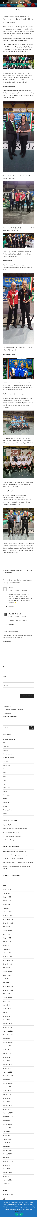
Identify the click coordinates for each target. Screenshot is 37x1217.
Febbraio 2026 (7, 912)
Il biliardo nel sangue (17, 858)
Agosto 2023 (7, 1001)
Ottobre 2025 (7, 927)
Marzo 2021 (6, 1102)
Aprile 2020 (6, 1143)
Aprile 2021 (6, 1098)
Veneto (5, 813)
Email (4, 676)
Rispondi (11, 606)
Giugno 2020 (7, 1135)
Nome (5, 667)
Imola (4, 780)
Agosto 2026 (7, 889)
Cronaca (23, 570)
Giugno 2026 (7, 897)
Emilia (29, 570)
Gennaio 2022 (7, 1068)
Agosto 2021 (7, 1087)
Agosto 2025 (7, 934)
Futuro (5, 776)
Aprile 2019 (6, 1165)
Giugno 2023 (7, 1009)
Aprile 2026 (6, 904)
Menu (19, 10)
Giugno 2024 (7, 975)
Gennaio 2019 (7, 1176)
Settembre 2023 (8, 997)
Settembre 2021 (8, 1083)
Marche (5, 791)
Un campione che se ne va (11, 832)
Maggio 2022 (7, 1053)
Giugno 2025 (7, 938)
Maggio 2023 (7, 1012)
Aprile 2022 (6, 1057)
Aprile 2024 (6, 979)
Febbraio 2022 (7, 1064)
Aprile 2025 (6, 945)
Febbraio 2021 (7, 1105)
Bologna (5, 743)
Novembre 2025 (8, 923)
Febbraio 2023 (7, 1023)
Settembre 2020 (8, 1124)
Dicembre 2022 (8, 1031)
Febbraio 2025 (7, 953)
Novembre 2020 (8, 1117)
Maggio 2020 (7, 1139)
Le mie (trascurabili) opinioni (12, 836)
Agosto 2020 (7, 1128)
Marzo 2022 (6, 1061)
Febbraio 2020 (7, 1150)
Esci (4, 1199)
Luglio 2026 (6, 893)
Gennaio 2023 (7, 1027)
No (21, 1214)
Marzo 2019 (6, 1169)
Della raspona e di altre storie (16, 851)
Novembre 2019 (8, 1161)
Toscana (5, 806)
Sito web (5, 686)
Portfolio (5, 799)
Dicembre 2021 (7, 1072)
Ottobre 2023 (7, 994)
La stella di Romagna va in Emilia (13, 840)
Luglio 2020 (6, 1131)
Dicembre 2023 (8, 986)
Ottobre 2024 (7, 968)
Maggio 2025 (7, 941)
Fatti (4, 773)
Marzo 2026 (6, 908)
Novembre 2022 (8, 1035)
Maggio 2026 (7, 901)
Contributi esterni (8, 758)
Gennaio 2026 (7, 915)
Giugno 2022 (7, 1049)
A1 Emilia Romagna (12, 570)
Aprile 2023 (6, 1016)
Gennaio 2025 (7, 956)
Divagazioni (6, 765)
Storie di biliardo (15, 2)
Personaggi (6, 795)
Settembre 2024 (8, 971)
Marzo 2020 (6, 1146)
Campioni (6, 746)
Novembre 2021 (8, 1076)
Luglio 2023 (6, 1005)
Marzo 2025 (6, 949)
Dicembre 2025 (8, 919)
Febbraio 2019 (7, 1172)
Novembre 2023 (8, 990)
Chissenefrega (7, 754)
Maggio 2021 (7, 1094)
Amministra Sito (8, 1194)
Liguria (5, 784)
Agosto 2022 (7, 1046)
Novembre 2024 (8, 964)
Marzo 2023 (6, 1020)
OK (17, 1214)
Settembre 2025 (8, 930)
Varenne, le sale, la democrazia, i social (15, 829)
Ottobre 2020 (7, 1120)
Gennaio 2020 (7, 1154)
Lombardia (6, 787)
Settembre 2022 (8, 1042)
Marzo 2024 (6, 982)
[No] (35, 1208)
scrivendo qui (18, 1211)
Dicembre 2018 (7, 1180)
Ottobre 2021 (7, 1079)
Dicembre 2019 (7, 1158)
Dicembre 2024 (8, 960)
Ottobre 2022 (7, 1038)
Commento (7, 642)
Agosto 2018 (7, 1184)
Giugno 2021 (7, 1090)
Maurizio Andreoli (22, 16)
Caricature (6, 750)
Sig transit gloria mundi (10, 825)
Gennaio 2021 (7, 1109)
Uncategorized (7, 810)
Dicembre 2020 (8, 1113)
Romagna (8, 572)
